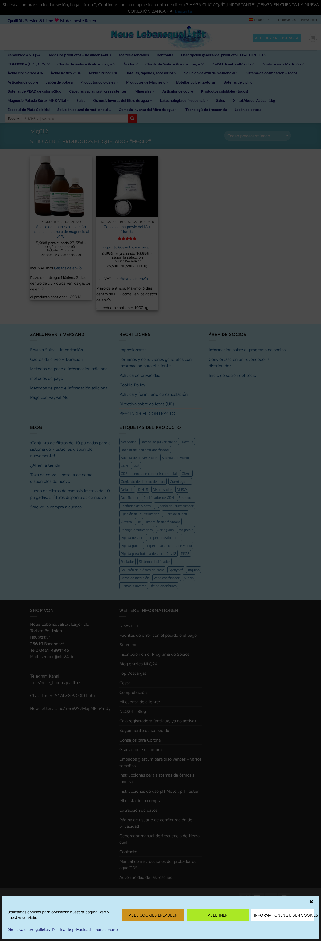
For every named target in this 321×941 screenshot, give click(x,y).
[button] (311, 901)
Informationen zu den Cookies (284, 915)
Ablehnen (218, 915)
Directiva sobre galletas (28, 929)
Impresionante (106, 929)
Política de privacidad (71, 929)
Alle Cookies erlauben (153, 915)
